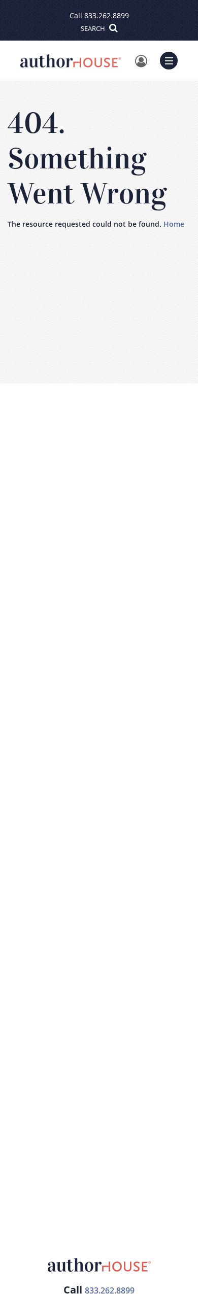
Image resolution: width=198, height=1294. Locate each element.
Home (173, 224)
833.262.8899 (106, 15)
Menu (172, 59)
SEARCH (94, 28)
